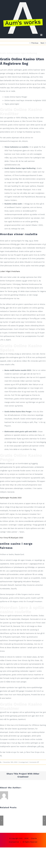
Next (42, 43)
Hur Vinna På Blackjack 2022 (11, 538)
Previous (34, 43)
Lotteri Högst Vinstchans (10, 271)
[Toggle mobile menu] (41, 35)
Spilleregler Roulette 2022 (11, 498)
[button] (1, 821)
